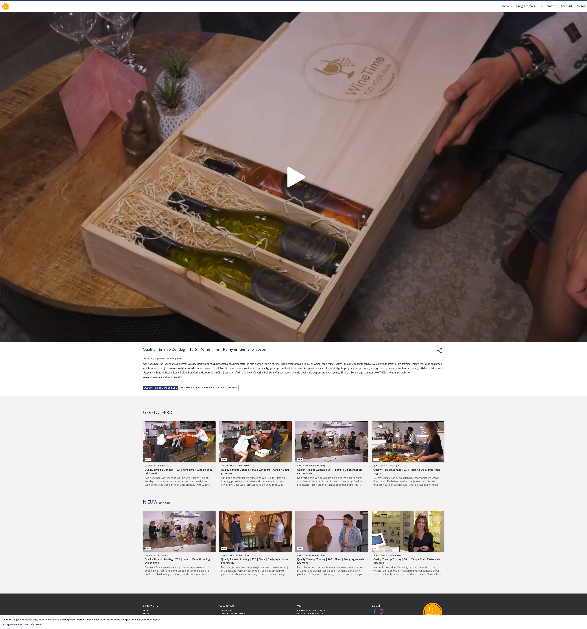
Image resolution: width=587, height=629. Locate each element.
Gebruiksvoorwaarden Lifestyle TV (312, 610)
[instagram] (381, 612)
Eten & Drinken (228, 387)
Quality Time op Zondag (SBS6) (160, 388)
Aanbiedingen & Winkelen (197, 387)
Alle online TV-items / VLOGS (232, 613)
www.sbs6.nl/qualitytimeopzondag (162, 377)
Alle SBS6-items (226, 610)
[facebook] (375, 612)
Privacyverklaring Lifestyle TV (309, 613)
